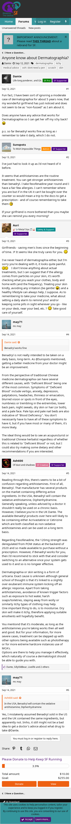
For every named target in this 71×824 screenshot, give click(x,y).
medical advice (11, 67)
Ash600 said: (11, 697)
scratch (52, 67)
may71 (18, 322)
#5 (67, 473)
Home (9, 21)
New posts (35, 28)
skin (61, 67)
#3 (67, 241)
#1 (67, 89)
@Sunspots (43, 359)
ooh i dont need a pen (33, 67)
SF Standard (12, 802)
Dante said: (10, 342)
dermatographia (44, 63)
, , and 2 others (27, 667)
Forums (23, 21)
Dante (7, 63)
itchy (58, 63)
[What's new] (65, 21)
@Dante (13, 730)
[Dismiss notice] (65, 37)
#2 (67, 157)
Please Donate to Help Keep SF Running (32, 759)
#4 (67, 334)
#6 (67, 690)
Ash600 (18, 461)
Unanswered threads (14, 28)
